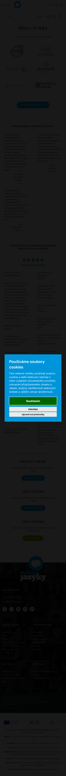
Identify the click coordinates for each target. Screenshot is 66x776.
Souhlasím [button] (33, 401)
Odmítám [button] (33, 409)
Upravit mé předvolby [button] (33, 414)
